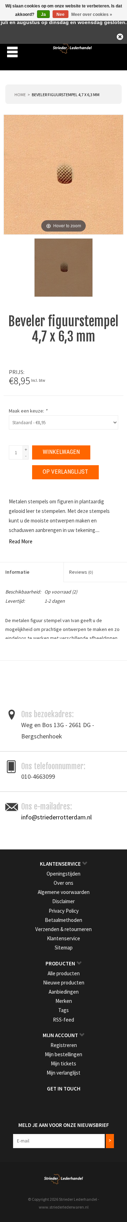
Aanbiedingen (64, 991)
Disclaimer (63, 901)
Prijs (16, 371)
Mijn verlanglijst (63, 1072)
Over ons (63, 882)
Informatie (17, 572)
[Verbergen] (120, 37)
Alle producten (64, 973)
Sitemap (64, 947)
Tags (63, 1010)
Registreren (63, 1045)
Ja (43, 14)
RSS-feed (63, 1019)
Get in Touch (63, 1088)
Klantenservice (63, 938)
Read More (20, 541)
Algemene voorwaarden (64, 892)
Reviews (81, 572)
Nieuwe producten (63, 982)
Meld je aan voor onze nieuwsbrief (63, 1125)
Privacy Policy (64, 910)
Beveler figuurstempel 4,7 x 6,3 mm (65, 94)
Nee (60, 14)
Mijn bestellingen (63, 1054)
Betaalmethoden (63, 920)
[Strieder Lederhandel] (72, 51)
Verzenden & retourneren (63, 929)
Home (20, 94)
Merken (63, 1001)
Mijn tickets (63, 1063)
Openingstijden (63, 873)
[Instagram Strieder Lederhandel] (69, 1103)
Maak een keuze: (28, 411)
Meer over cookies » (91, 14)
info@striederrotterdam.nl (56, 817)
